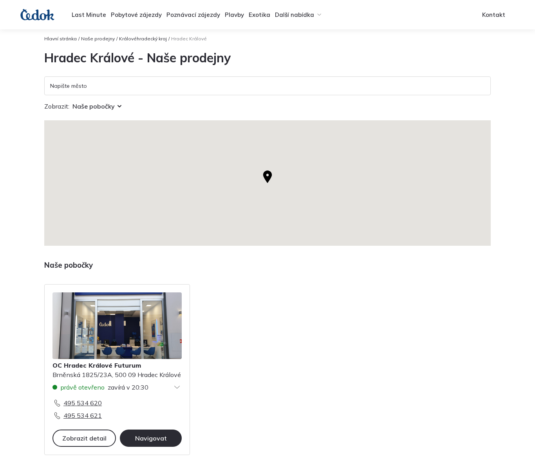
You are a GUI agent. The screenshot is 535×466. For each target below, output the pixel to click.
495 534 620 (82, 403)
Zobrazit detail (84, 438)
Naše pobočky (93, 106)
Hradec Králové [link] (189, 39)
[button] (267, 176)
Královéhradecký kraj (143, 39)
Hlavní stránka (60, 39)
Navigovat (151, 438)
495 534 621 (82, 415)
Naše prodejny (98, 39)
